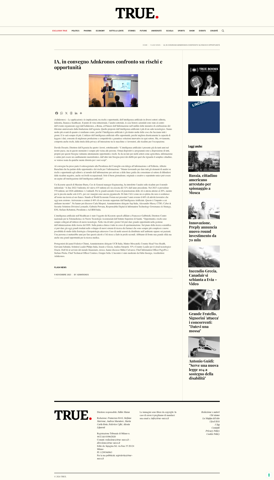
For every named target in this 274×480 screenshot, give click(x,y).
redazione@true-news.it (117, 439)
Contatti (216, 427)
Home (145, 45)
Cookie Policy (213, 433)
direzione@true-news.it (108, 442)
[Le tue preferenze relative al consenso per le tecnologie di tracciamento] (269, 475)
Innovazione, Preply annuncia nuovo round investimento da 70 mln (203, 231)
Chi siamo (215, 415)
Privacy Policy (213, 430)
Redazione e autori (210, 411)
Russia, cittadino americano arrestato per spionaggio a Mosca (203, 184)
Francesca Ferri (115, 417)
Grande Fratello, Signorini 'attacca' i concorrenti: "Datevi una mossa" (204, 322)
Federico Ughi (115, 424)
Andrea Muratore (115, 421)
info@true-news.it (160, 418)
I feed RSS (215, 421)
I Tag (217, 424)
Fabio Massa (124, 411)
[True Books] (204, 94)
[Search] (222, 30)
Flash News (155, 45)
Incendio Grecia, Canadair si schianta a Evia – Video (203, 277)
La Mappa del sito (211, 418)
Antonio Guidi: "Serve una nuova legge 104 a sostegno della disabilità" (203, 369)
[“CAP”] (204, 116)
